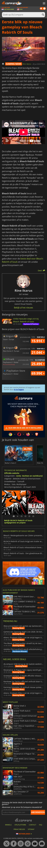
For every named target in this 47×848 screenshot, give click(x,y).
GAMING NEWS (13, 63)
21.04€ (37, 352)
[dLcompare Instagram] (20, 844)
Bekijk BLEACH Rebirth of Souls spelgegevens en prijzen (18, 521)
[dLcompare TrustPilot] (27, 844)
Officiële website (11, 473)
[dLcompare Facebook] (13, 844)
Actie (18, 476)
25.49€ (37, 364)
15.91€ (37, 341)
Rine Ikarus (27, 64)
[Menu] (43, 3)
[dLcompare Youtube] (34, 844)
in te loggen (19, 389)
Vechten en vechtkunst (32, 476)
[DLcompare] (23, 820)
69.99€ (37, 373)
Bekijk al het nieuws (23, 307)
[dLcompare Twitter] (6, 844)
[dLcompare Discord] (41, 844)
